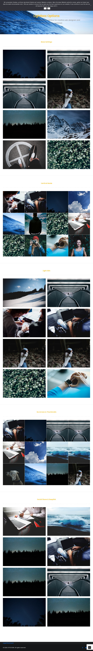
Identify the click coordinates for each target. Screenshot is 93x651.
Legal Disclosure (8, 643)
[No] (91, 5)
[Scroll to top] (89, 647)
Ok (45, 8)
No (49, 8)
